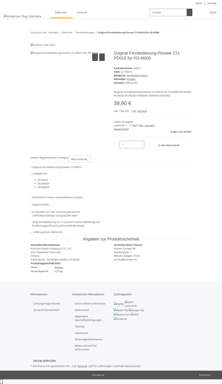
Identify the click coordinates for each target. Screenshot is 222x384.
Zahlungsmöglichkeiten (46, 303)
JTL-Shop (215, 374)
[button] (198, 12)
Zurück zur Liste (39, 32)
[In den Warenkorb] (33, 49)
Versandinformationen (46, 310)
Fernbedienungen (137, 75)
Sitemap (79, 326)
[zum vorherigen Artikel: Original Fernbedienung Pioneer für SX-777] (162, 33)
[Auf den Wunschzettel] (102, 57)
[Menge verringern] (116, 144)
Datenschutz (82, 310)
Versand (142, 111)
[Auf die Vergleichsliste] (95, 57)
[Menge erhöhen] (147, 144)
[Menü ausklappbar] (7, 9)
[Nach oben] (1, 381)
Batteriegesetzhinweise (88, 339)
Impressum (81, 333)
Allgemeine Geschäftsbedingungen (88, 318)
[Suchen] (189, 12)
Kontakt (212, 3)
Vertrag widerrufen (44, 360)
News (199, 3)
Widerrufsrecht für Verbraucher (86, 347)
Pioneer (59, 267)
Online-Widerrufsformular (90, 303)
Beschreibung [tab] (79, 159)
